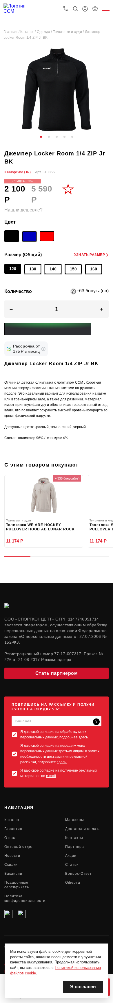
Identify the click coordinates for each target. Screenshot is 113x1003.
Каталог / (28, 32)
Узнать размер (89, 255)
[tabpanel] (56, 89)
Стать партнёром (56, 673)
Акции (70, 856)
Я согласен (83, 986)
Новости (12, 856)
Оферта (72, 883)
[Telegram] (22, 914)
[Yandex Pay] (47, 329)
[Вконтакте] (8, 914)
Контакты (74, 838)
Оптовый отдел (19, 847)
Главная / (11, 32)
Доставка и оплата (83, 829)
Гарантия (13, 829)
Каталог (11, 820)
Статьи (72, 865)
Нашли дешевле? (23, 209)
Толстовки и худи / (69, 32)
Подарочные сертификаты (17, 885)
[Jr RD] (47, 236)
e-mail (51, 776)
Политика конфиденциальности (24, 898)
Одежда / (45, 32)
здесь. (84, 737)
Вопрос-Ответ (78, 874)
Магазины (74, 820)
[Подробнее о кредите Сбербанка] (43, 349)
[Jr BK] (11, 237)
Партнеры (75, 847)
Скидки (11, 865)
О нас (9, 838)
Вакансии (13, 874)
